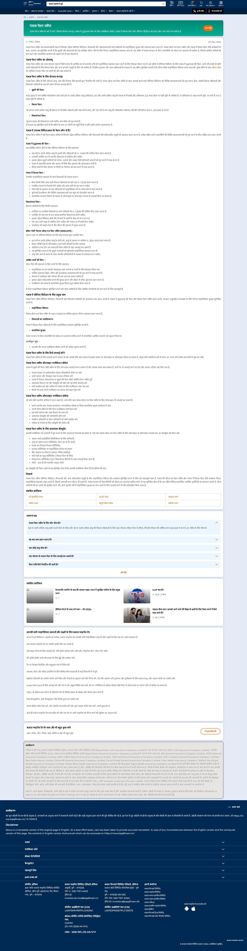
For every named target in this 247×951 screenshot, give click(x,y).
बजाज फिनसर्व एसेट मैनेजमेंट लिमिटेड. (158, 916)
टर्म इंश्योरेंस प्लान (36, 496)
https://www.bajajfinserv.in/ (119, 833)
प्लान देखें (208, 28)
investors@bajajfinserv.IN (125, 901)
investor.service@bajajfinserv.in (81, 898)
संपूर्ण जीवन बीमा (106, 503)
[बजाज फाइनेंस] (35, 3)
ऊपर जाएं (236, 807)
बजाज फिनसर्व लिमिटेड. (153, 888)
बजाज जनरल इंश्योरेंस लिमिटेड (155, 895)
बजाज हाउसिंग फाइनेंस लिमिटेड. (156, 906)
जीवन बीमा (216, 67)
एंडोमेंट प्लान (173, 503)
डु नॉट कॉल (200, 11)
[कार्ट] (201, 2)
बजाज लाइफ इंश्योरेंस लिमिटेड (155, 899)
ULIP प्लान (103, 496)
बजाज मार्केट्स (150, 902)
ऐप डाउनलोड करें (217, 11)
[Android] (186, 909)
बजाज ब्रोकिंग (149, 909)
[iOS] (193, 909)
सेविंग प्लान (33, 503)
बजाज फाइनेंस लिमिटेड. (153, 892)
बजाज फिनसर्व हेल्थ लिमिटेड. (155, 912)
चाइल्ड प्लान (173, 496)
